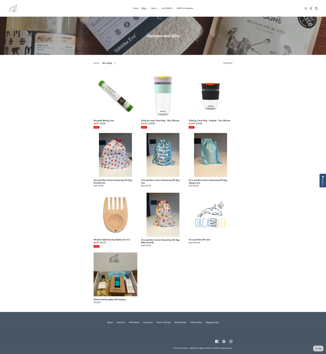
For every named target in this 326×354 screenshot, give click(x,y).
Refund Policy (180, 322)
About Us (121, 322)
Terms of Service (164, 322)
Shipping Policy (212, 322)
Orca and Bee (183, 348)
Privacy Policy (196, 322)
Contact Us (148, 322)
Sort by (96, 63)
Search (110, 322)
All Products (134, 322)
